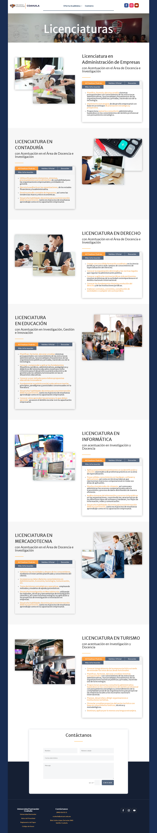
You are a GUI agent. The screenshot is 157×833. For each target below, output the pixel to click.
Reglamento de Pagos (28, 822)
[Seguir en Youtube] (136, 5)
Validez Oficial (115, 83)
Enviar (107, 783)
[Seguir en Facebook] (126, 5)
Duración (132, 83)
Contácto (89, 6)
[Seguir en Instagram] (131, 5)
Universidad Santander (28, 814)
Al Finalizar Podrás (93, 83)
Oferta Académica (71, 6)
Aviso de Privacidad (28, 818)
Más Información (92, 87)
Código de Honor (28, 826)
